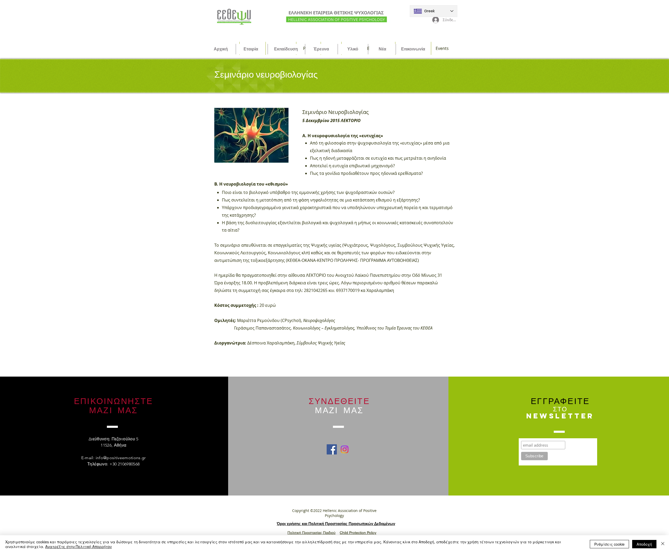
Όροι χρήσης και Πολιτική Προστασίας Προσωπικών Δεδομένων (336, 523)
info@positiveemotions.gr (121, 457)
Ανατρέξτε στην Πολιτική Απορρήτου (78, 546)
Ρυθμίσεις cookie (609, 544)
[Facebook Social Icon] (332, 449)
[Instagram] (344, 449)
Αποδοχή (644, 544)
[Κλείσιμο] (663, 544)
